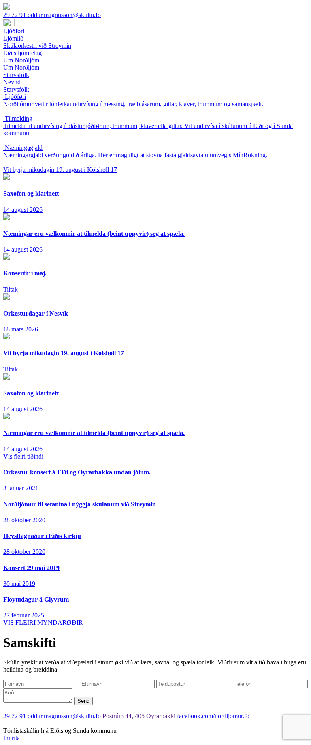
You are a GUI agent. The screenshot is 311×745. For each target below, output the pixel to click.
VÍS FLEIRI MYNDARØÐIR (43, 622)
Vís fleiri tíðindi (23, 456)
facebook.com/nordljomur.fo (213, 716)
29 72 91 (15, 14)
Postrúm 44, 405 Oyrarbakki (138, 716)
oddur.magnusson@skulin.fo (64, 14)
